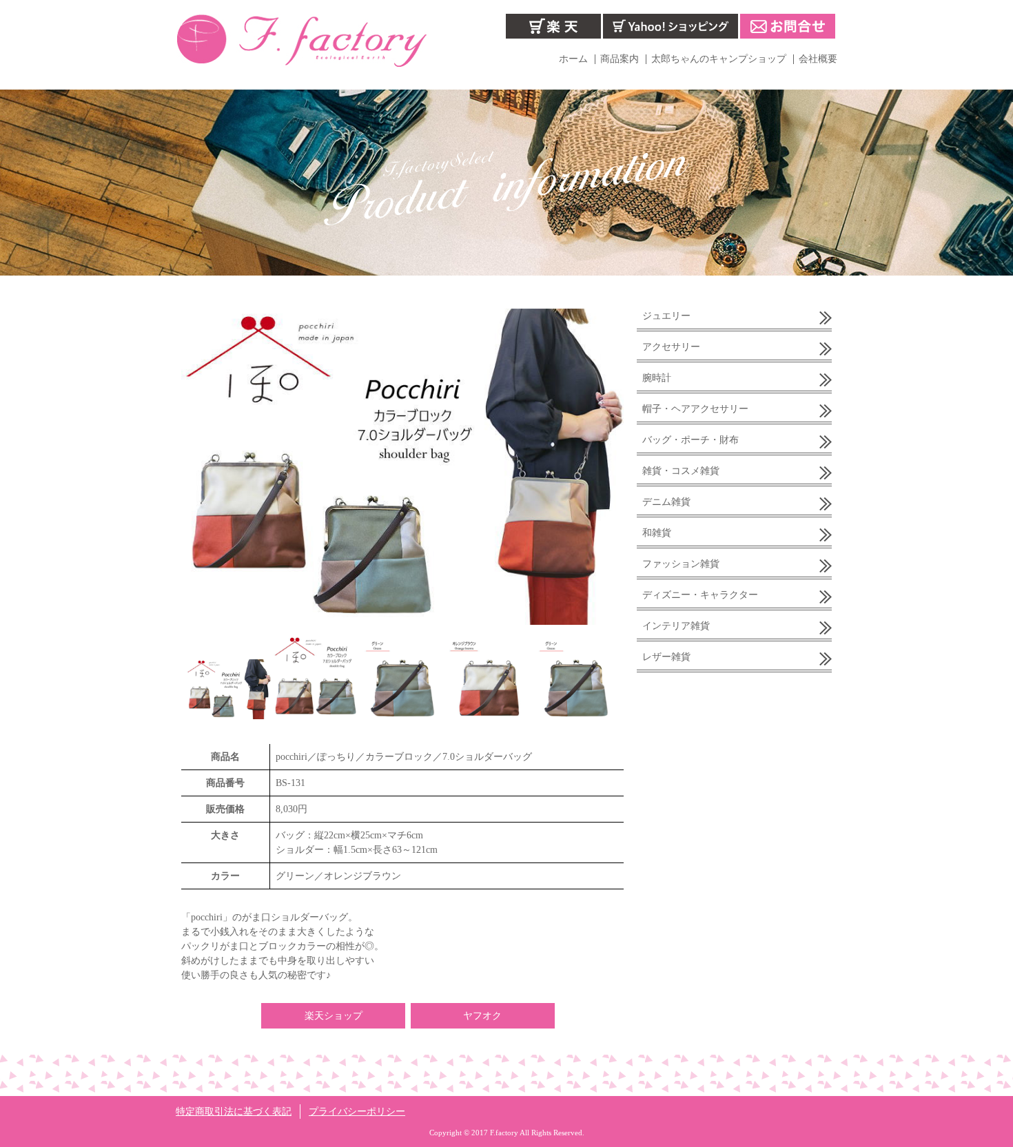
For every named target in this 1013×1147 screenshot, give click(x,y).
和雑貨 (656, 533)
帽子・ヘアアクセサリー (695, 409)
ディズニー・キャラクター (700, 595)
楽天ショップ (333, 1016)
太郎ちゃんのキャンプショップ (718, 59)
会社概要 (818, 59)
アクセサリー (671, 347)
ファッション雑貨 (680, 564)
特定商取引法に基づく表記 (233, 1111)
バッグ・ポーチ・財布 (690, 440)
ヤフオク (482, 1016)
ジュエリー (666, 316)
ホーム (573, 59)
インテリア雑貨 (676, 626)
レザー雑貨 (666, 657)
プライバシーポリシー (357, 1111)
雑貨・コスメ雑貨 (680, 471)
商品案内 (619, 59)
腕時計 (656, 378)
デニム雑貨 (666, 502)
